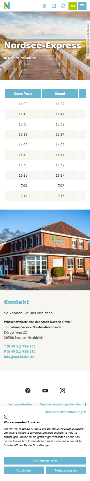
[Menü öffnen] (82, 6)
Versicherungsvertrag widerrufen (60, 404)
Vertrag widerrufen (20, 404)
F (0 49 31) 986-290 (20, 351)
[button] (44, 6)
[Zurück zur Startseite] (7, 6)
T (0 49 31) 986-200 (20, 346)
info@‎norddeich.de (19, 357)
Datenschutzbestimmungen (65, 412)
